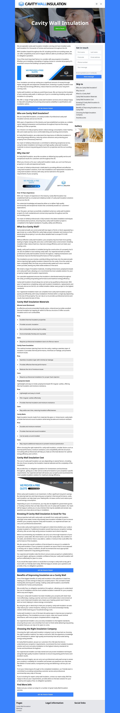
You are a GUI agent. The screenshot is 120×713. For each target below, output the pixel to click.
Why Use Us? (80, 91)
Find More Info (81, 118)
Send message (89, 77)
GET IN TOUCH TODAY (45, 108)
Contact (19, 711)
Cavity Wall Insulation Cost (85, 99)
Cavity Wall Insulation (23, 706)
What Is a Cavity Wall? (83, 93)
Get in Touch (60, 28)
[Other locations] (96, 4)
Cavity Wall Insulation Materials (86, 96)
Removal (19, 708)
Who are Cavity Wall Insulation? (86, 88)
